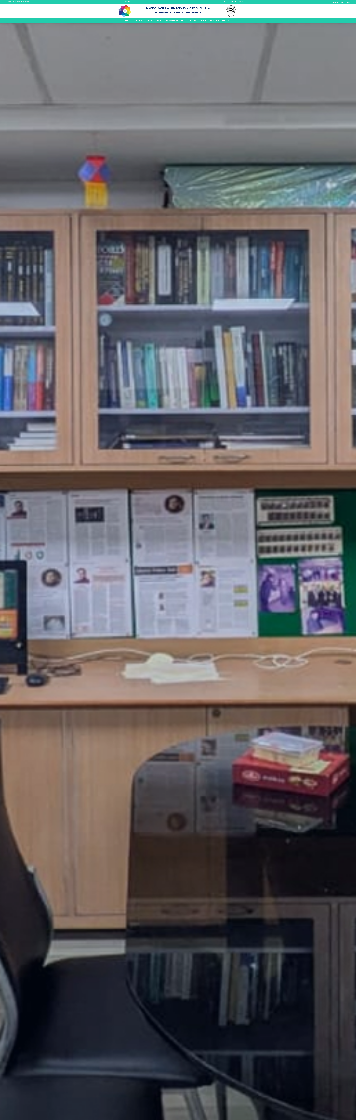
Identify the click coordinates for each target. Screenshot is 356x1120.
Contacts (225, 20)
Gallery (204, 20)
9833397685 (28, 2)
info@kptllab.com (128, 2)
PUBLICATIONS (192, 20)
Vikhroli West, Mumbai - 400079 (233, 2)
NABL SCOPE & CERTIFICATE (175, 20)
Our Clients (214, 20)
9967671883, (20, 2)
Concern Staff (137, 20)
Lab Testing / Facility (155, 20)
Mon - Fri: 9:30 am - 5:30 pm (341, 2)
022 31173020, (11, 2)
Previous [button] (5, 575)
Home (127, 20)
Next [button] (350, 575)
